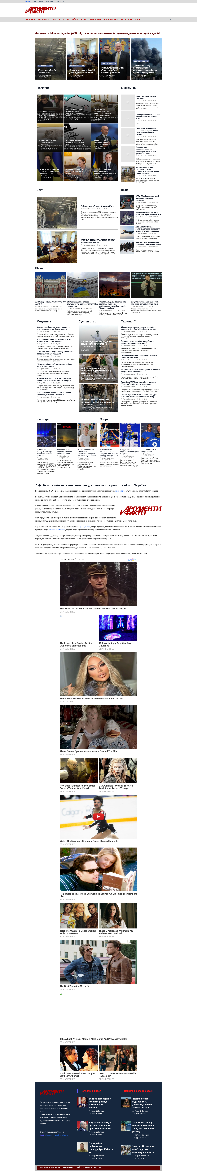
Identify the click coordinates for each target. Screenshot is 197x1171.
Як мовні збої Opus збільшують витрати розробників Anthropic (140, 371)
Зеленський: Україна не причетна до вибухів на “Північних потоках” (49, 171)
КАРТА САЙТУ (38, 1)
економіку (119, 491)
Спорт (138, 19)
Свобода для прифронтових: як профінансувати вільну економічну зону (146, 150)
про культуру (85, 527)
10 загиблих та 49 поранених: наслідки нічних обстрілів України (97, 401)
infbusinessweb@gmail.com (56, 1135)
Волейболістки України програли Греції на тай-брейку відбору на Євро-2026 (109, 453)
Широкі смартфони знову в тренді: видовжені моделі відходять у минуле (138, 328)
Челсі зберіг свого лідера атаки (148, 451)
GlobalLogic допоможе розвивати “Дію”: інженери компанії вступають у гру (139, 396)
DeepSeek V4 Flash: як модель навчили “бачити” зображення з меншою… (138, 383)
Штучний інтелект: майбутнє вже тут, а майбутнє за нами (145, 303)
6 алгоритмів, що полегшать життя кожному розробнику (48, 113)
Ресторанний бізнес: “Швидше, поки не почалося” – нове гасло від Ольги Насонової (147, 170)
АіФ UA (27, 1)
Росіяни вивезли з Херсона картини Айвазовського (64, 452)
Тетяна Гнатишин (45, 75)
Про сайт (49, 1)
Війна (75, 19)
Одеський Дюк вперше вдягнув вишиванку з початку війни (96, 342)
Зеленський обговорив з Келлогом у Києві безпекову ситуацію (112, 70)
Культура (64, 19)
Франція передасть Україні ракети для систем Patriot (82, 71)
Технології (126, 19)
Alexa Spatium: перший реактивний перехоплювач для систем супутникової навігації (148, 229)
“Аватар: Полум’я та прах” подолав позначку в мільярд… (144, 1149)
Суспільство (111, 19)
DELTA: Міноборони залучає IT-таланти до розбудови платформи (147, 198)
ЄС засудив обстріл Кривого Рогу (47, 71)
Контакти (60, 1)
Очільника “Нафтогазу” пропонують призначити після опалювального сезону (147, 131)
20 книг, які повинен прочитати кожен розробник (47, 142)
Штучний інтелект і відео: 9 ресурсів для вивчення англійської (75, 142)
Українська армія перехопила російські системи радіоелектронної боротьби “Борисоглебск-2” (112, 305)
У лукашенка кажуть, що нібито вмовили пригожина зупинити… (101, 1125)
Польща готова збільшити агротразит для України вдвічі (147, 116)
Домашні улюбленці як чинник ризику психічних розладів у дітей (54, 340)
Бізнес (84, 19)
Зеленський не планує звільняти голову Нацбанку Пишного (103, 142)
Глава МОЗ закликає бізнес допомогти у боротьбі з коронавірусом (105, 171)
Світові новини (45, 66)
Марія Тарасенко (108, 458)
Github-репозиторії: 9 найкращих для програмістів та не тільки (75, 112)
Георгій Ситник (46, 118)
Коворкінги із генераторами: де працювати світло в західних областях (102, 112)
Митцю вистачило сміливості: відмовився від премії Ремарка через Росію (87, 453)
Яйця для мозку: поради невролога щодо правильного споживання (56, 353)
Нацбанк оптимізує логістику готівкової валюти (75, 171)
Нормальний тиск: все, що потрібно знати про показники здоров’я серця (54, 380)
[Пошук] (171, 19)
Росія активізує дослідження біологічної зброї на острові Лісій (148, 213)
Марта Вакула (88, 346)
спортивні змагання (57, 530)
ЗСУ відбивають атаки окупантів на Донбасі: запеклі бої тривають (82, 304)
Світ (54, 19)
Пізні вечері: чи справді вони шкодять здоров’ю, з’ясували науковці (54, 394)
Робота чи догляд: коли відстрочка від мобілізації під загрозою (96, 370)
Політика (30, 19)
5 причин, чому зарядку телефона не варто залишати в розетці (138, 342)
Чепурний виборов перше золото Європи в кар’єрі (129, 452)
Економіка (43, 19)
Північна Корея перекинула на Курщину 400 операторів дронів (148, 243)
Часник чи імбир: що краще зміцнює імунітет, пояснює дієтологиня (53, 328)
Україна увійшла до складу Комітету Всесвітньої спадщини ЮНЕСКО (46, 453)
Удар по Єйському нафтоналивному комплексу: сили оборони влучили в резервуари (145, 69)
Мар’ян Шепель (142, 203)
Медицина (95, 19)
